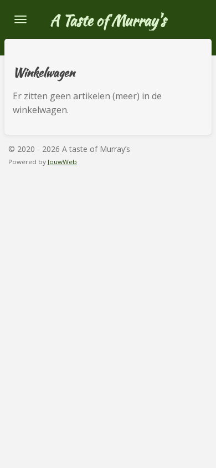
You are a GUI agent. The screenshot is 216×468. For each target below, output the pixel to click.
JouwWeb (62, 161)
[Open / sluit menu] (20, 19)
